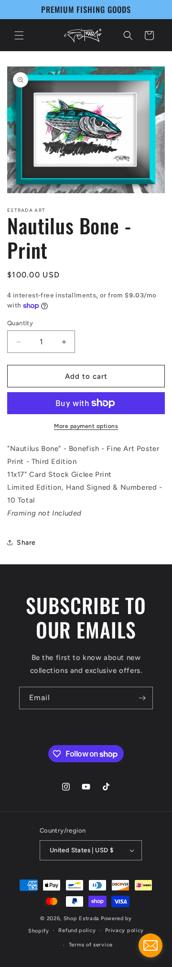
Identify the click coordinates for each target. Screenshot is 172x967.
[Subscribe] (141, 698)
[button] (19, 35)
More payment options (86, 426)
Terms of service (91, 945)
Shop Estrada (81, 918)
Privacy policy (124, 930)
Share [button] (26, 542)
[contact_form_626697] (150, 945)
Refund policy (77, 930)
